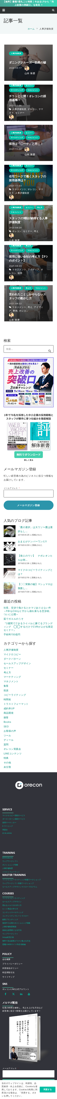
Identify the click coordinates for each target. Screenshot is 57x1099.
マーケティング (12, 676)
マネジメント (11, 681)
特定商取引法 (8, 972)
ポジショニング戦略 (10, 865)
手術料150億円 (12, 634)
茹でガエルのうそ (14, 618)
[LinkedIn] (21, 994)
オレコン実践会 (12, 748)
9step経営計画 (8, 937)
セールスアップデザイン (17, 663)
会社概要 (6, 959)
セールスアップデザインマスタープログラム (19, 887)
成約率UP (9, 708)
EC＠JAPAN (7, 833)
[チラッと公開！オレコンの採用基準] (28, 103)
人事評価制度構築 (9, 927)
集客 (6, 685)
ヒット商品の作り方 (10, 909)
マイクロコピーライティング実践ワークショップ (21, 880)
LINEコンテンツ (13, 753)
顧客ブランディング (10, 920)
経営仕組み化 (7, 858)
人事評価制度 (11, 649)
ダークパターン (12, 658)
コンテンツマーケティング (12, 912)
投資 (6, 690)
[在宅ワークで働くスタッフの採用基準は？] (28, 183)
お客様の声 (10, 730)
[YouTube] (29, 994)
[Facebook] (5, 994)
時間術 (7, 699)
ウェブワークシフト (10, 861)
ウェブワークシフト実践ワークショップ (18, 883)
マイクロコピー (12, 654)
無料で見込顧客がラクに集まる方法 (16, 941)
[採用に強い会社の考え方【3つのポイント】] (28, 263)
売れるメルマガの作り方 (12, 905)
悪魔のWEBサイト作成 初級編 (14, 944)
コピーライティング (15, 694)
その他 (7, 762)
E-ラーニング (7, 826)
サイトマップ (8, 977)
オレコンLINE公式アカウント (15, 989)
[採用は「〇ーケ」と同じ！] (28, 143)
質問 (6, 744)
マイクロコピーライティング (13, 898)
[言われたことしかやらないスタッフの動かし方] (28, 303)
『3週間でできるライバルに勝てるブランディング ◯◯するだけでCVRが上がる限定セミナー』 (28, 627)
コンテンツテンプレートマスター (15, 916)
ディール (9, 739)
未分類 (7, 766)
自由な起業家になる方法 (12, 930)
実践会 (5, 830)
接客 (6, 717)
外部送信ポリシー (10, 968)
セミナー (9, 667)
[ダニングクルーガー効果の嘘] (28, 63)
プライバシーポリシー (12, 964)
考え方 (7, 672)
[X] (13, 994)
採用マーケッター (9, 823)
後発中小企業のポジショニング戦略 (16, 923)
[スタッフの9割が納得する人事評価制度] (28, 223)
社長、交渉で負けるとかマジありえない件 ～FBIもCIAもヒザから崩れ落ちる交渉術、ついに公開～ (28, 611)
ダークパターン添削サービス (13, 819)
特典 (6, 757)
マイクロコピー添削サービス (13, 815)
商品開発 (9, 712)
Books (7, 721)
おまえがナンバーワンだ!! (32, 541)
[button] (3, 10)
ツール (7, 735)
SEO (6, 726)
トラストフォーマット (16, 703)
